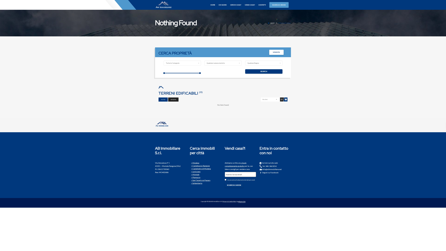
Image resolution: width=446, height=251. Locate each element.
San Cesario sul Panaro (201, 180)
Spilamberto (197, 183)
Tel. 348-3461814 (269, 166)
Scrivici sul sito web (270, 163)
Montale (195, 174)
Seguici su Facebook (270, 172)
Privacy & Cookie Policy (229, 201)
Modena (195, 163)
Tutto (163, 99)
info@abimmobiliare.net (272, 169)
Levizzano (196, 171)
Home (272, 23)
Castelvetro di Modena (201, 168)
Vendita (276, 52)
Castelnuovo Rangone (201, 166)
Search (263, 71)
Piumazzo (196, 177)
